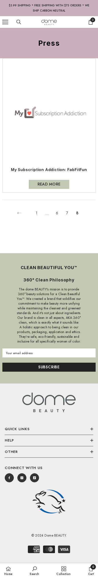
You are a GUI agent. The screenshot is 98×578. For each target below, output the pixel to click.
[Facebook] (9, 477)
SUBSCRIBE (49, 367)
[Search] (19, 22)
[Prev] (19, 213)
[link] (49, 502)
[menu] (5, 22)
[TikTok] (34, 477)
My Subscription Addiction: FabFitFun (49, 169)
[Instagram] (21, 477)
